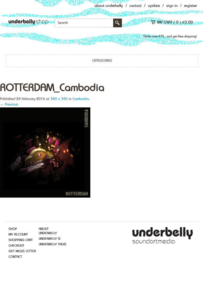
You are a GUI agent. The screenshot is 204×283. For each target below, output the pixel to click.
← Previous (9, 104)
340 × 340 (58, 99)
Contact (135, 6)
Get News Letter (22, 251)
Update (154, 6)
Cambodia (81, 99)
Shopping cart (20, 240)
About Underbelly (109, 6)
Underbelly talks (52, 244)
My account (18, 234)
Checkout (16, 245)
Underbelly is (50, 239)
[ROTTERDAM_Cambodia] (45, 152)
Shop (12, 229)
